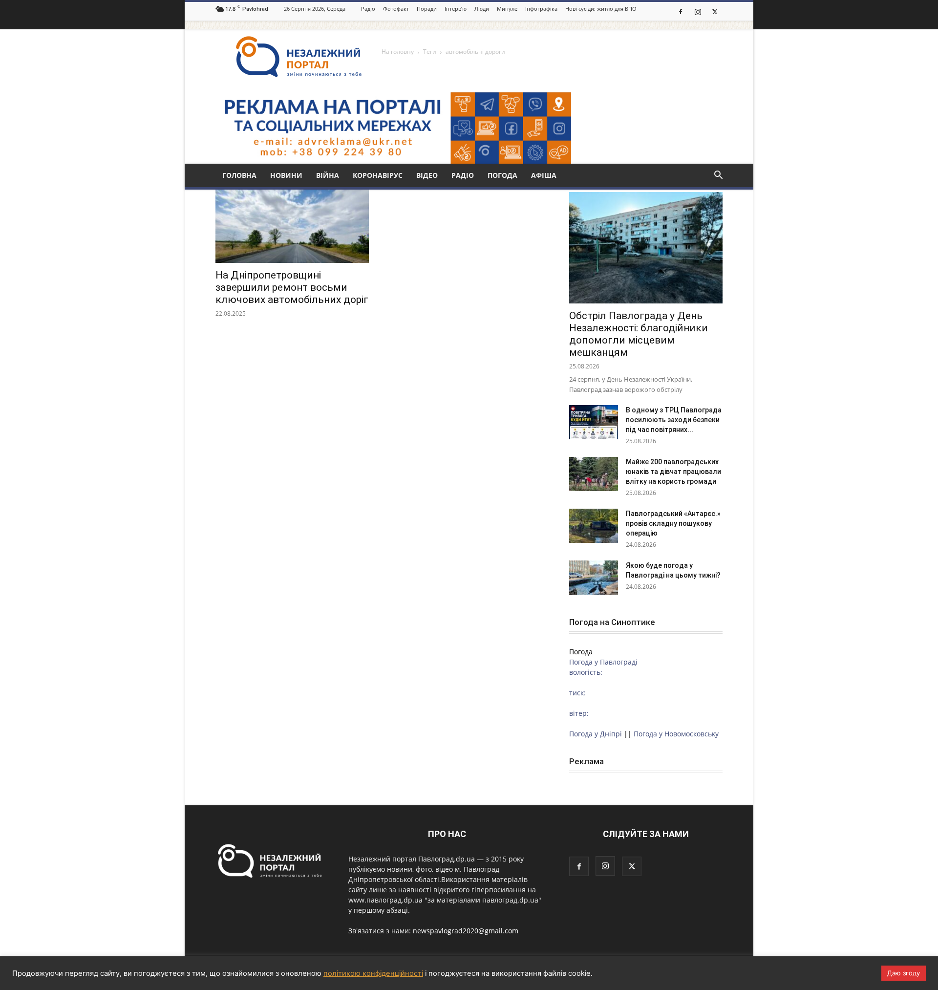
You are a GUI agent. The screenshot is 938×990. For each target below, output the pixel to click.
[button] (718, 176)
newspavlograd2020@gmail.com (465, 930)
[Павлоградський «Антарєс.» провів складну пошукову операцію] (593, 526)
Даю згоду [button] (903, 973)
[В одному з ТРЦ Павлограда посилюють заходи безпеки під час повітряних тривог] (593, 422)
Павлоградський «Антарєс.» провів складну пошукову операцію (673, 523)
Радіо (368, 8)
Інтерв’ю (456, 8)
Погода (502, 175)
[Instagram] (697, 11)
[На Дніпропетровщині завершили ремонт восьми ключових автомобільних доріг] (292, 225)
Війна (327, 175)
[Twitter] (714, 11)
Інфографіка (541, 8)
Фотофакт (396, 8)
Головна (239, 175)
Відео (427, 175)
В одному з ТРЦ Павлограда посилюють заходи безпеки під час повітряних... (674, 419)
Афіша (543, 175)
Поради (427, 8)
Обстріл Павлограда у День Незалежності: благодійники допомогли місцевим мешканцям (638, 334)
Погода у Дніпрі (595, 733)
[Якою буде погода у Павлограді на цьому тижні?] (593, 577)
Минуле (507, 8)
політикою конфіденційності (373, 973)
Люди (481, 8)
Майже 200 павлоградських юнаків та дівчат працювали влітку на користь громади (673, 471)
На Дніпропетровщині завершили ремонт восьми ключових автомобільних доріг (291, 287)
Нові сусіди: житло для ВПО (601, 8)
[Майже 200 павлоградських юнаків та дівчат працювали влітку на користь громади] (593, 474)
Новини (286, 175)
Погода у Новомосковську (676, 733)
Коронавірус (378, 175)
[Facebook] (680, 11)
